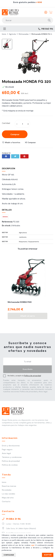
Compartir (6, 156)
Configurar (9, 555)
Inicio (4, 482)
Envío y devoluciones (11, 445)
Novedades (6, 490)
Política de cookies (10, 465)
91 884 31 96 (13, 518)
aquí (32, 545)
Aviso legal (6, 453)
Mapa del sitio (8, 497)
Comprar (14, 134)
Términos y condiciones (12, 457)
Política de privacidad (32, 376)
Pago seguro (7, 449)
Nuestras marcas (9, 486)
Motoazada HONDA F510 (20, 302)
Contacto (6, 501)
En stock (6, 225)
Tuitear (15, 156)
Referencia (7, 221)
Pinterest (24, 156)
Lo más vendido (8, 494)
